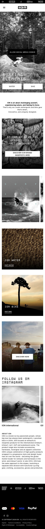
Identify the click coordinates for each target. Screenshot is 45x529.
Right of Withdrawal (8, 525)
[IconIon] (12, 2)
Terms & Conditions (14, 523)
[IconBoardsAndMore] (4, 488)
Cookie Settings (31, 525)
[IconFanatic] (21, 2)
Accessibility (20, 525)
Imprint (4, 523)
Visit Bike (8, 312)
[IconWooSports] (40, 2)
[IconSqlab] (30, 2)
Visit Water (9, 265)
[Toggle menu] (4, 7)
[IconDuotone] (3, 2)
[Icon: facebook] (4, 516)
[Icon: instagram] (7, 516)
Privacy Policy (27, 523)
